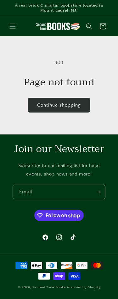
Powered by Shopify (83, 287)
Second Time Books (48, 287)
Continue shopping (59, 105)
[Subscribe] (98, 192)
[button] (13, 26)
